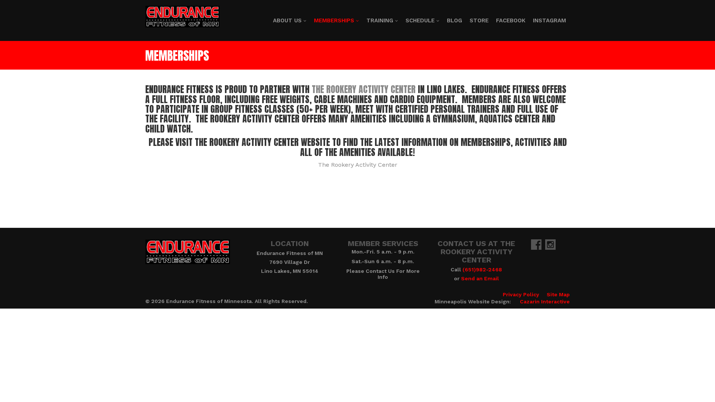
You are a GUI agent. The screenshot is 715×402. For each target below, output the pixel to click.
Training (379, 20)
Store (479, 20)
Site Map (558, 294)
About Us (287, 20)
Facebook (510, 20)
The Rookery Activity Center (364, 89)
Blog (454, 20)
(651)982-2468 (482, 269)
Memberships (334, 20)
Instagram (549, 20)
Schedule (420, 20)
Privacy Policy (521, 294)
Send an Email (480, 278)
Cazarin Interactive (545, 301)
